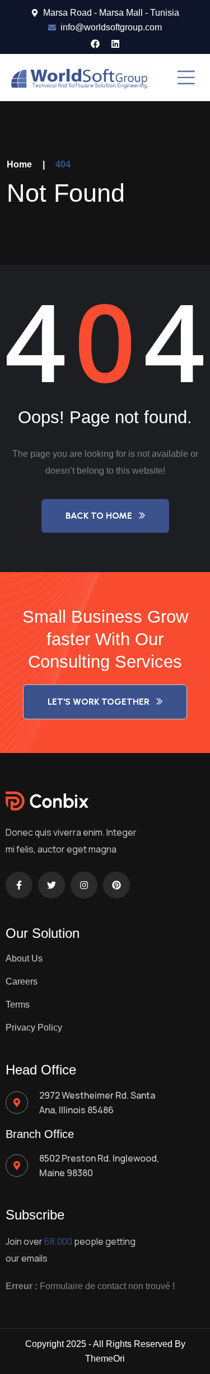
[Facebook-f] (19, 885)
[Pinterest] (116, 885)
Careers (22, 981)
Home (19, 164)
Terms (18, 1004)
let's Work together (99, 701)
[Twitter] (51, 885)
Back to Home (99, 515)
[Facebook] (95, 43)
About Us (24, 958)
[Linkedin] (115, 43)
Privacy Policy (34, 1027)
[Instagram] (84, 885)
